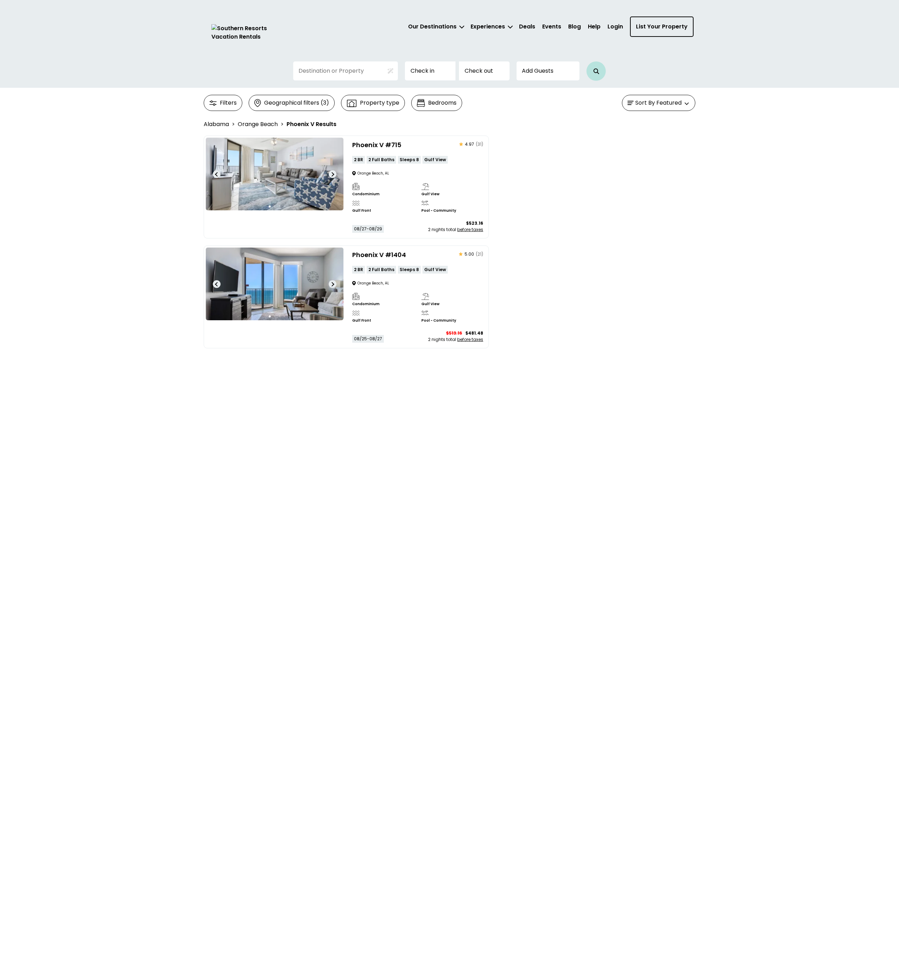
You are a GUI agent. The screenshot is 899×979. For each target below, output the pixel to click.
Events (551, 26)
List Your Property (662, 26)
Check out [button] (479, 71)
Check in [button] (422, 71)
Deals (527, 26)
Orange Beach (258, 124)
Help (594, 26)
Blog (574, 26)
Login (615, 26)
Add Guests (537, 71)
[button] (596, 71)
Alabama (216, 124)
